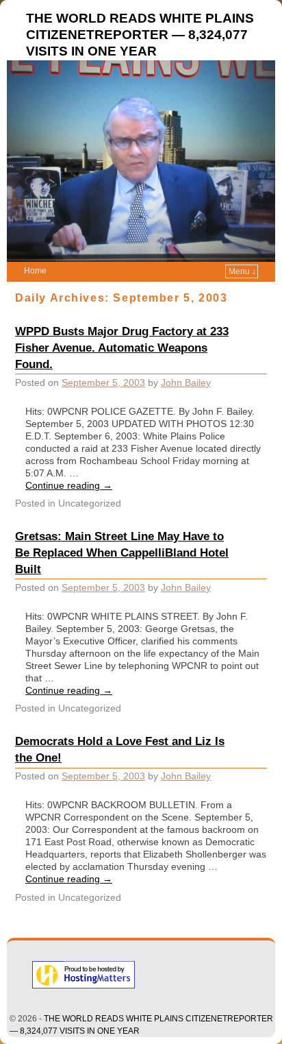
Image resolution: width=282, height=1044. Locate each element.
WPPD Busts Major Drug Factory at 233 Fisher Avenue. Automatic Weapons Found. (122, 347)
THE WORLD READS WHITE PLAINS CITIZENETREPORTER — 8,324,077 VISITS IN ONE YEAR (140, 34)
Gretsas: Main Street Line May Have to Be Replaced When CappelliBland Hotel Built (122, 552)
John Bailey (186, 382)
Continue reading (68, 485)
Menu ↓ (242, 271)
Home (35, 271)
